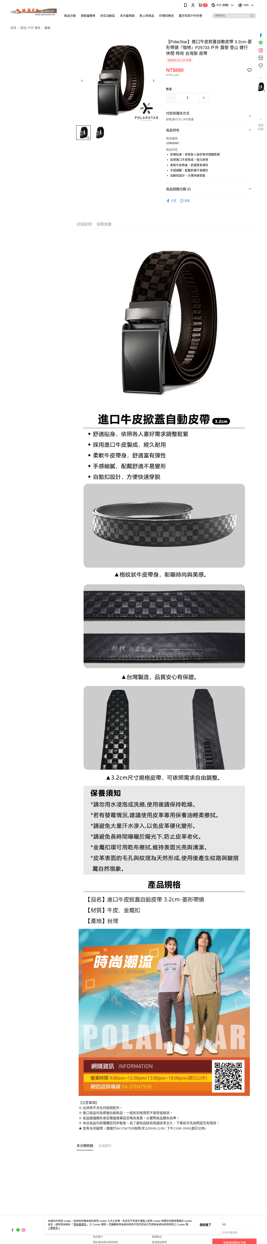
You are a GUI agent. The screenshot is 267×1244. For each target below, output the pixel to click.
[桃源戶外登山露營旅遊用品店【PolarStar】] (33, 11)
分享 (173, 200)
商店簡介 (98, 1236)
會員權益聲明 (159, 1242)
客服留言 (157, 1236)
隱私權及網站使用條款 (105, 1242)
